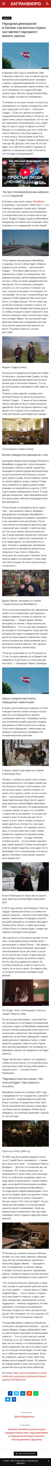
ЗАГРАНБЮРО (25, 4)
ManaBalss (38, 201)
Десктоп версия (26, 1454)
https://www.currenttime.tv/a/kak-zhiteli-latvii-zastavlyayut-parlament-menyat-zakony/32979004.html (24, 1376)
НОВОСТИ (6, 18)
